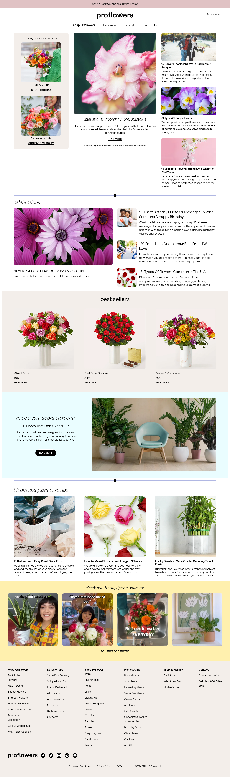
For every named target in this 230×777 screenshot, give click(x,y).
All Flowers (53, 693)
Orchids (90, 715)
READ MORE (45, 453)
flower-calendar (137, 146)
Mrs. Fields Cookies (19, 732)
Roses (88, 727)
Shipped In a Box (57, 681)
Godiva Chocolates (19, 726)
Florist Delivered (56, 687)
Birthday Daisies (56, 711)
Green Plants (132, 699)
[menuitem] (110, 25)
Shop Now (20, 383)
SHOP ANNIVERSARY (41, 143)
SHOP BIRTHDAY (41, 90)
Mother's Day (171, 687)
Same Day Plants (134, 693)
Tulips (88, 745)
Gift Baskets (131, 711)
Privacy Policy (103, 766)
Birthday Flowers (18, 698)
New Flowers (15, 686)
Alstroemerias (55, 699)
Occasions (110, 25)
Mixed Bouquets (94, 704)
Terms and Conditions (80, 766)
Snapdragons (93, 733)
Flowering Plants (134, 687)
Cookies (129, 739)
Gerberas (52, 717)
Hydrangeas (92, 680)
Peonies (89, 721)
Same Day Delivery (58, 675)
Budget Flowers (17, 692)
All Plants (129, 705)
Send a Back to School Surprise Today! (115, 4)
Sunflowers (91, 739)
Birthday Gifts (132, 727)
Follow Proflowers (115, 651)
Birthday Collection (19, 710)
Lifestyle (130, 25)
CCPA (120, 766)
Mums (88, 710)
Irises (88, 686)
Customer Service (209, 675)
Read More (115, 139)
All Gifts (128, 745)
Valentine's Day (172, 681)
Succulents (130, 681)
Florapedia (150, 25)
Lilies (88, 692)
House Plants (132, 675)
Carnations (53, 705)
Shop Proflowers (84, 25)
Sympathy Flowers (18, 704)
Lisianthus (91, 698)
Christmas (170, 675)
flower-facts (117, 146)
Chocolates (131, 733)
